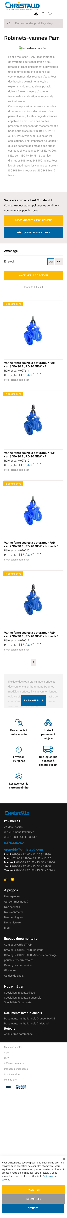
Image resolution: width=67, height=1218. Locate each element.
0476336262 (14, 842)
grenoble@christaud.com (23, 849)
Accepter (34, 1189)
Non (59, 261)
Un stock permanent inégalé (48, 734)
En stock (9, 261)
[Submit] (7, 23)
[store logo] (35, 5)
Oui (51, 261)
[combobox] (33, 23)
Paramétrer (33, 1199)
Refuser (33, 1208)
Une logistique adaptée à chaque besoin (48, 761)
